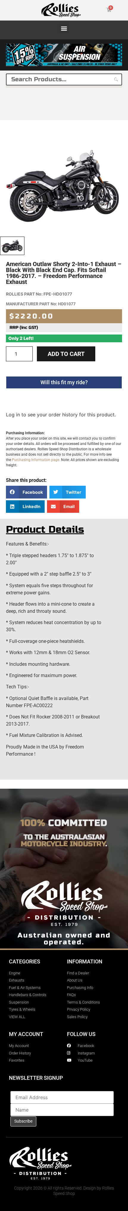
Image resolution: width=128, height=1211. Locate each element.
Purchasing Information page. (36, 460)
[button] (64, 28)
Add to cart (66, 353)
